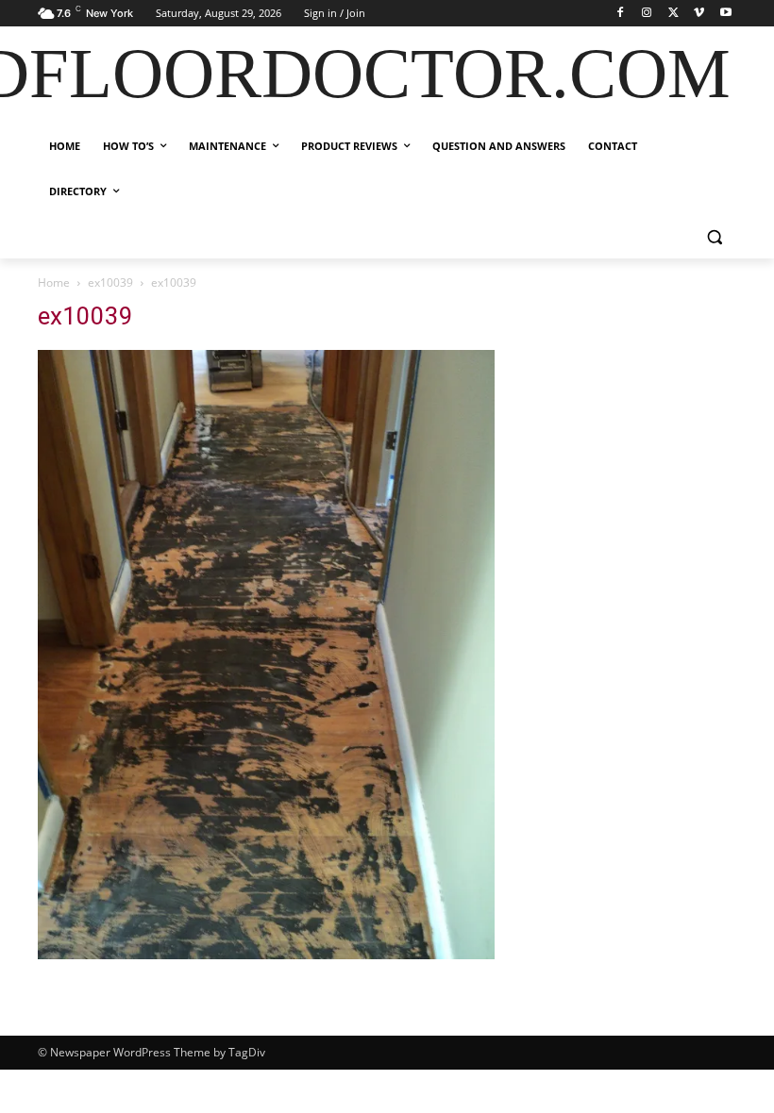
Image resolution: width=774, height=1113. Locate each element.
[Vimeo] (699, 14)
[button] (714, 237)
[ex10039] (266, 954)
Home (54, 282)
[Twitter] (673, 14)
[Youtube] (725, 14)
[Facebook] (620, 14)
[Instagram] (647, 14)
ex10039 (110, 282)
